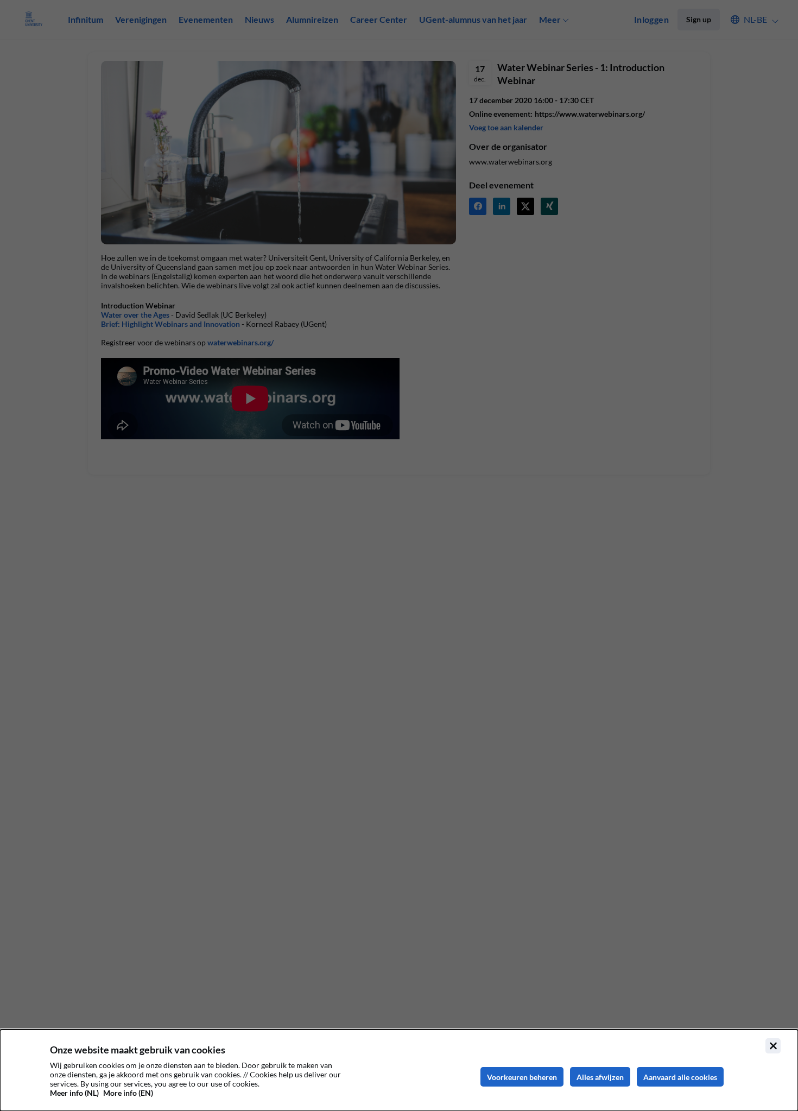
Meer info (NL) (74, 1092)
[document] (399, 1070)
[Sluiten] (773, 1045)
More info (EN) (128, 1092)
